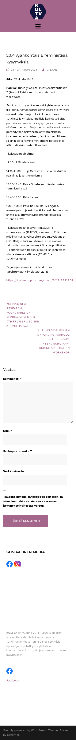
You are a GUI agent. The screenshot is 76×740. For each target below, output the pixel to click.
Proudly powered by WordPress (24, 730)
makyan (51, 69)
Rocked (64, 730)
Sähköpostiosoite (17, 451)
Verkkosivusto (13, 471)
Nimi (7, 430)
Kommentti (12, 378)
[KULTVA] (38, 11)
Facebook (12, 680)
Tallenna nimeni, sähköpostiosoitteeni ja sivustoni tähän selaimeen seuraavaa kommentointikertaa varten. (33, 501)
